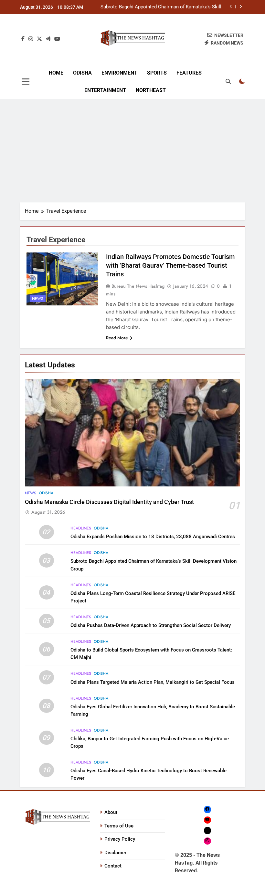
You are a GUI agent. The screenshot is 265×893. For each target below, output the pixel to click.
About (110, 812)
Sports (157, 73)
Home (56, 73)
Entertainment (105, 90)
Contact (113, 866)
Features (189, 73)
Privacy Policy (119, 839)
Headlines (80, 528)
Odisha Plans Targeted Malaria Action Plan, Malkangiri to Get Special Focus (152, 682)
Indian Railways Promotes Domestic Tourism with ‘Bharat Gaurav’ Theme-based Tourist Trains (170, 265)
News (37, 299)
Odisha (82, 73)
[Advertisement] (132, 151)
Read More (117, 337)
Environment (119, 73)
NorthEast (151, 90)
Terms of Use (118, 826)
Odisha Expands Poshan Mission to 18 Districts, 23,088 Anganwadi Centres (152, 536)
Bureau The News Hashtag (137, 286)
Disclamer (115, 853)
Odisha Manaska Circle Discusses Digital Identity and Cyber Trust (109, 502)
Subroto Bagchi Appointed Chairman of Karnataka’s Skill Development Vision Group (161, 7)
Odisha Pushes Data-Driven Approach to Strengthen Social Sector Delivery (150, 625)
